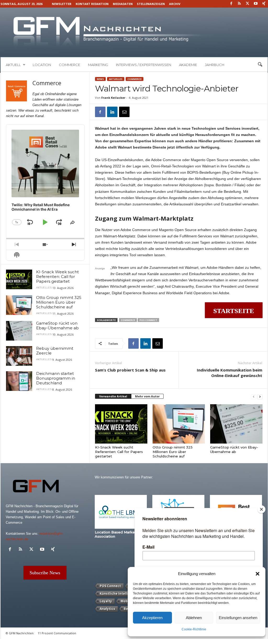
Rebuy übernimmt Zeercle (54, 351)
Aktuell (13, 65)
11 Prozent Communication (57, 633)
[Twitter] (247, 4)
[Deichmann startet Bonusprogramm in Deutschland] (19, 381)
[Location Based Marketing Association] (121, 512)
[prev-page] (253, 396)
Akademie (188, 65)
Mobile (126, 601)
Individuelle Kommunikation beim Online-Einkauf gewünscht (229, 372)
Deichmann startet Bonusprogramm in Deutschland (55, 378)
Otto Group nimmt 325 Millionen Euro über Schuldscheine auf (173, 451)
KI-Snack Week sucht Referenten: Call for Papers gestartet (119, 451)
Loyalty (106, 601)
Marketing (98, 65)
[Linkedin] (112, 112)
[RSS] (239, 4)
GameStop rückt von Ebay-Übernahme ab (234, 449)
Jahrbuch (214, 65)
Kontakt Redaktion (92, 4)
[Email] (124, 112)
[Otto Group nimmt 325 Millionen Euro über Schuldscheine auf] (179, 424)
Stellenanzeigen (151, 4)
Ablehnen (194, 617)
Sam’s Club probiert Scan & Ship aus (130, 370)
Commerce (69, 65)
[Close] (261, 509)
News (100, 79)
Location (42, 65)
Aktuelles (115, 79)
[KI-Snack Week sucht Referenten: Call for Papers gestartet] (121, 424)
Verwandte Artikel (113, 396)
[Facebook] (231, 4)
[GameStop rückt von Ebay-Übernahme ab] (236, 424)
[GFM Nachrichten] (134, 32)
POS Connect (148, 320)
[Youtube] (256, 4)
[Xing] (264, 4)
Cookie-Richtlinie (194, 629)
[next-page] (260, 396)
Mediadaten (123, 4)
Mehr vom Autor (147, 396)
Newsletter (61, 4)
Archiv (174, 4)
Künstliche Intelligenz (118, 593)
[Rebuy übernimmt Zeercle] (19, 356)
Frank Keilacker (113, 98)
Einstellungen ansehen (238, 617)
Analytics (107, 609)
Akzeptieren (152, 617)
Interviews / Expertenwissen (143, 65)
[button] (257, 573)
